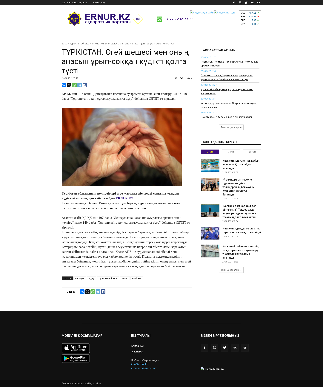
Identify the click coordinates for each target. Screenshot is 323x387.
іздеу (91, 278)
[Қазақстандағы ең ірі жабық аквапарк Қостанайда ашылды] (210, 165)
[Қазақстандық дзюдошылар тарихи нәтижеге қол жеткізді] (210, 233)
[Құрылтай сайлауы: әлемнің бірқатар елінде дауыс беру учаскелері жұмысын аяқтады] (210, 251)
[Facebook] (234, 2)
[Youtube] (258, 2)
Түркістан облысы (80, 43)
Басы (64, 43)
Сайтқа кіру (99, 2)
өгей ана (136, 278)
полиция (79, 278)
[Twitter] (246, 2)
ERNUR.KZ (124, 198)
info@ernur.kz (139, 364)
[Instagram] (240, 2)
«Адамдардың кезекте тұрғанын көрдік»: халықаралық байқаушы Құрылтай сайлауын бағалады (238, 187)
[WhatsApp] (74, 85)
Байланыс (137, 346)
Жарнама (137, 351)
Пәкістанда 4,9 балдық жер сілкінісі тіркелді (226, 117)
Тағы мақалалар (230, 127)
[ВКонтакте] (64, 85)
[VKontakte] (252, 2)
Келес (125, 278)
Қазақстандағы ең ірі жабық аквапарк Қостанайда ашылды (240, 164)
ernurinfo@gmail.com (144, 368)
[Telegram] (79, 85)
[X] (69, 85)
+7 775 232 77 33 (178, 19)
